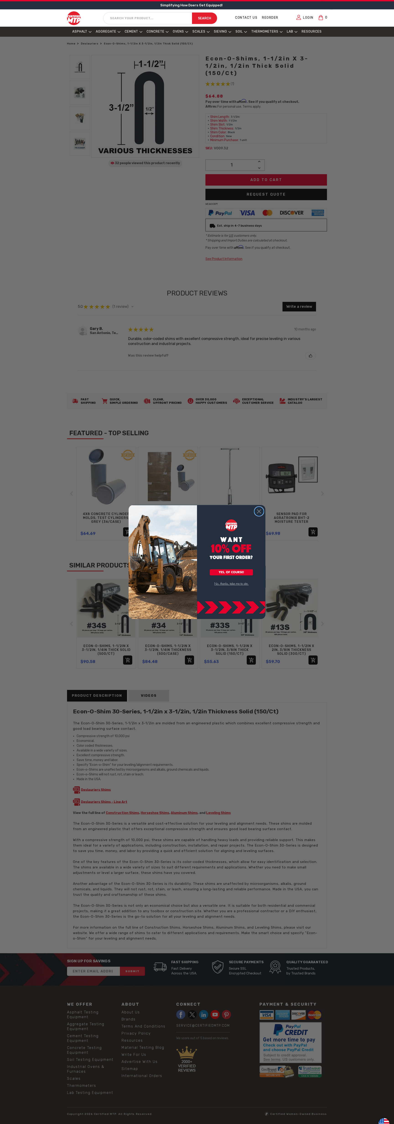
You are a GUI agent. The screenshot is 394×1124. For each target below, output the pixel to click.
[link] (231, 584)
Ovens (178, 32)
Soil (239, 32)
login (308, 18)
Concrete (155, 32)
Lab (290, 32)
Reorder (270, 18)
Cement (131, 32)
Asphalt (79, 32)
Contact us (246, 18)
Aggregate (106, 32)
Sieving (220, 32)
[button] (231, 573)
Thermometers (264, 32)
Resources (312, 32)
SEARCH (204, 18)
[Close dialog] (259, 511)
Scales (198, 32)
